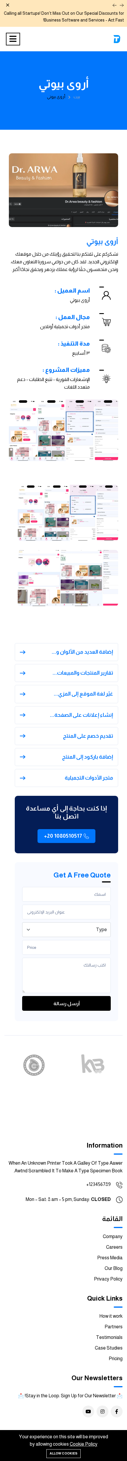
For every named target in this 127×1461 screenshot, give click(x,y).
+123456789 (98, 1184)
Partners (114, 1326)
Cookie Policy (83, 1444)
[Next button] (121, 5)
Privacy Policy (108, 1278)
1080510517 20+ (63, 836)
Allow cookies (63, 1453)
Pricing (116, 1358)
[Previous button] (114, 5)
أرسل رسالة (66, 1003)
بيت (77, 96)
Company (113, 1236)
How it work (111, 1316)
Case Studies (109, 1347)
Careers (114, 1247)
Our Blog (114, 1268)
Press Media (110, 1257)
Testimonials (109, 1337)
